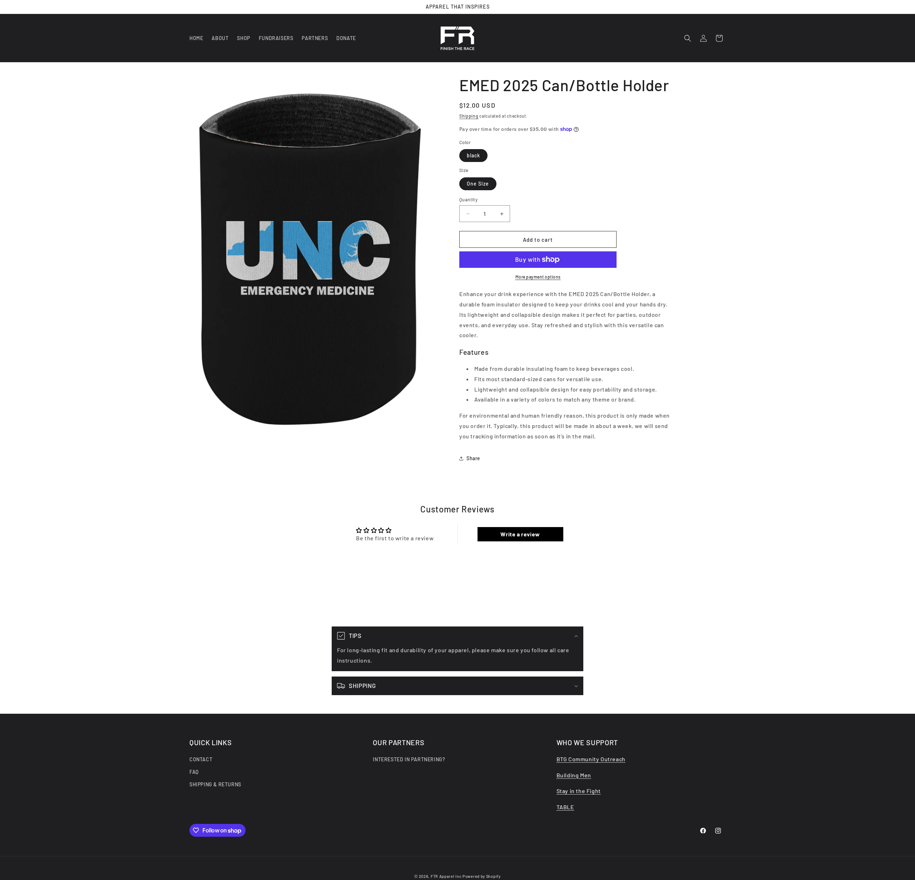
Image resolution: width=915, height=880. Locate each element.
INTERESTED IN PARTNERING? (409, 759)
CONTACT (200, 759)
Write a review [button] (520, 534)
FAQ (194, 772)
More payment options (538, 276)
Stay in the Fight (579, 791)
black (473, 155)
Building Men (574, 775)
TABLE (565, 807)
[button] (688, 38)
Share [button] (473, 458)
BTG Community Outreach (591, 759)
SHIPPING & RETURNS (215, 785)
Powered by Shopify (482, 876)
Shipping (469, 115)
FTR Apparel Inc (446, 876)
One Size (478, 184)
